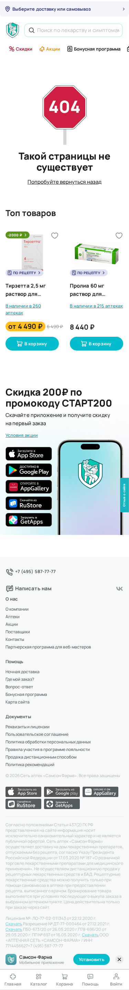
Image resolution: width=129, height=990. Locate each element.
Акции (53, 49)
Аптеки (13, 617)
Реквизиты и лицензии (28, 727)
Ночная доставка (23, 672)
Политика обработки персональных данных (48, 742)
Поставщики (18, 632)
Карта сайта (18, 702)
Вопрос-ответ (19, 687)
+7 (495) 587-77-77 (35, 571)
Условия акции (22, 435)
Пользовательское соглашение (37, 734)
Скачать (14, 924)
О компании (17, 609)
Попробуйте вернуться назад (64, 181)
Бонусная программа (97, 49)
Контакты (15, 639)
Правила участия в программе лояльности (48, 749)
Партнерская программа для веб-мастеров (48, 647)
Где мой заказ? (20, 679)
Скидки (24, 49)
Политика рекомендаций (30, 764)
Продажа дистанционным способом (41, 757)
